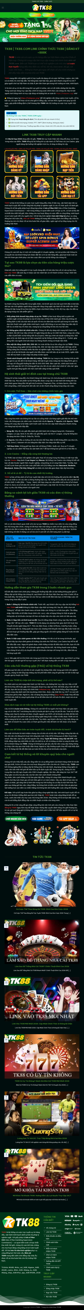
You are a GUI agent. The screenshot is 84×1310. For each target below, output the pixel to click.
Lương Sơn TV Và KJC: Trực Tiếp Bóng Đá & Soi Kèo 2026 (42, 1138)
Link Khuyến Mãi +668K (49, 149)
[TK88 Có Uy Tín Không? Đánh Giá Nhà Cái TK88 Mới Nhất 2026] (42, 1077)
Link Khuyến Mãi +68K (13, 149)
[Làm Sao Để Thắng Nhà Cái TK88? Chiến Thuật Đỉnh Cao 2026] (42, 962)
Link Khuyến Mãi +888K (68, 149)
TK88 (11, 57)
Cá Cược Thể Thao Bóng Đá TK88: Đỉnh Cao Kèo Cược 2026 (42, 909)
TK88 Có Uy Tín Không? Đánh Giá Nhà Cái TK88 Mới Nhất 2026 (42, 1081)
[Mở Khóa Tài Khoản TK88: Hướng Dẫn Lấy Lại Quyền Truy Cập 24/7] (42, 1192)
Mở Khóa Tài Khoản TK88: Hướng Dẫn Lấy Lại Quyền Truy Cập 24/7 (42, 1195)
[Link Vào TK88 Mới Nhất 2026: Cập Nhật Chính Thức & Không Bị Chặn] (42, 1020)
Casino (14, 460)
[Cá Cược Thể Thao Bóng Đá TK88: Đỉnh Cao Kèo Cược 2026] (42, 905)
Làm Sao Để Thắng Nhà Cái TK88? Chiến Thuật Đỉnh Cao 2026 (42, 966)
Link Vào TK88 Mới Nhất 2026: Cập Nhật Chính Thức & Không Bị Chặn (42, 1024)
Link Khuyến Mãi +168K (31, 149)
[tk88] (42, 7)
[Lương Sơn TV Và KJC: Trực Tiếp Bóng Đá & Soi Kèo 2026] (42, 1134)
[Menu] (3, 7)
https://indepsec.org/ (65, 93)
